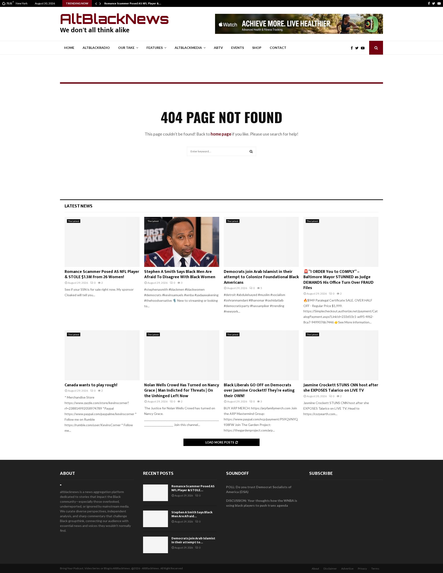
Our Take (126, 48)
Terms (375, 568)
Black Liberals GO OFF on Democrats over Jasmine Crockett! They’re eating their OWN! (259, 390)
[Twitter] (433, 3)
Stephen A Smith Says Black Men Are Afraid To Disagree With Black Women (179, 274)
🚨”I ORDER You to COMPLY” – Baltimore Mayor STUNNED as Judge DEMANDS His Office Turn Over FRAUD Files (338, 279)
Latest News (79, 206)
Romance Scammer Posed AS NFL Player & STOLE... (193, 488)
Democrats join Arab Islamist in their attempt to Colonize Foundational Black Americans (261, 277)
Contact (278, 48)
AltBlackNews (114, 19)
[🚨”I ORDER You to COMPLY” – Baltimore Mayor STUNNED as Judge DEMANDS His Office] (340, 242)
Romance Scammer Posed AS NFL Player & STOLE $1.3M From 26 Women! (102, 274)
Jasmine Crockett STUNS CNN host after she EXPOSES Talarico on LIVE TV (340, 388)
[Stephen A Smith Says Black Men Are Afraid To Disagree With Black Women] (181, 242)
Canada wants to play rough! (91, 385)
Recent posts (158, 473)
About (67, 473)
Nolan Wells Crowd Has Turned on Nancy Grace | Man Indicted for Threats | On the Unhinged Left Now (181, 390)
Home (69, 48)
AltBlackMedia (188, 48)
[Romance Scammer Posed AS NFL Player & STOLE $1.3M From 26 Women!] (102, 242)
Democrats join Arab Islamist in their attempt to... (193, 540)
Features (155, 48)
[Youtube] (439, 3)
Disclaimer (330, 568)
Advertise (347, 568)
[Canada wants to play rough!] (102, 355)
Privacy (362, 568)
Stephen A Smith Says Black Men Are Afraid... (192, 514)
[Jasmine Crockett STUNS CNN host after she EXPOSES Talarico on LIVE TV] (340, 355)
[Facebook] (429, 3)
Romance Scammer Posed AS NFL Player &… (132, 3)
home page (221, 133)
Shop (256, 48)
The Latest (73, 221)
